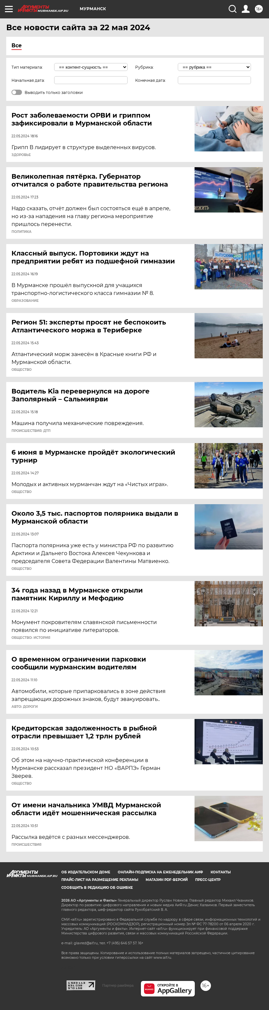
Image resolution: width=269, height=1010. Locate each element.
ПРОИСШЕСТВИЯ (26, 844)
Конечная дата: (150, 80)
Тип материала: (27, 67)
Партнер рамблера (118, 985)
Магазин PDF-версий (167, 880)
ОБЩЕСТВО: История (30, 638)
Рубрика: (144, 67)
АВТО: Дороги (24, 706)
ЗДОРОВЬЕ (21, 155)
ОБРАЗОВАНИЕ (25, 301)
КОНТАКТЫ (221, 872)
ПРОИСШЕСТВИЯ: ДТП (31, 431)
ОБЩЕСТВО (21, 369)
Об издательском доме (85, 872)
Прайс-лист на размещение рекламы (99, 880)
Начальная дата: (28, 80)
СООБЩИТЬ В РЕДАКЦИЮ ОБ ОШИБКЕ (97, 888)
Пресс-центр (207, 880)
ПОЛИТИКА (21, 232)
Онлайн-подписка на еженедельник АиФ (160, 872)
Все (16, 45)
